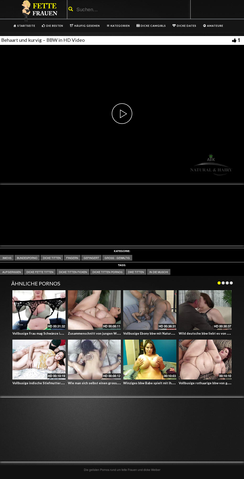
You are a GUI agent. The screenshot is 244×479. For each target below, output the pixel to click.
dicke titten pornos (107, 272)
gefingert (91, 258)
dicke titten (52, 258)
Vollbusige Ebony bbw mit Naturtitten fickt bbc (158, 333)
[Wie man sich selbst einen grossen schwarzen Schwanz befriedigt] (94, 359)
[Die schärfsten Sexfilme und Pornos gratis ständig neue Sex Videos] (38, 10)
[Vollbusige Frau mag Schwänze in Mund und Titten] (39, 310)
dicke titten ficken (73, 272)
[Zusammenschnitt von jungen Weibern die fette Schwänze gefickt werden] (94, 310)
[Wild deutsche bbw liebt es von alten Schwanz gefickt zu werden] (205, 310)
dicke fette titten (39, 272)
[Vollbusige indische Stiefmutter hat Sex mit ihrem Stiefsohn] (39, 359)
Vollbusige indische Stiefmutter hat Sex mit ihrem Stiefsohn (57, 383)
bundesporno (27, 258)
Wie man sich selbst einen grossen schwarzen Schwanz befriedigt (118, 383)
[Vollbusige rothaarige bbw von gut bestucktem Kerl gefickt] (205, 359)
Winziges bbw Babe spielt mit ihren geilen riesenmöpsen (166, 383)
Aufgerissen (11, 272)
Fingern (72, 258)
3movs (6, 258)
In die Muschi (158, 272)
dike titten (136, 272)
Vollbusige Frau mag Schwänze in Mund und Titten (50, 333)
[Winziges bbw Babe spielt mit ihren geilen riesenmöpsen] (149, 359)
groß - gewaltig (117, 258)
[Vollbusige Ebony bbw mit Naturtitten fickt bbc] (149, 310)
